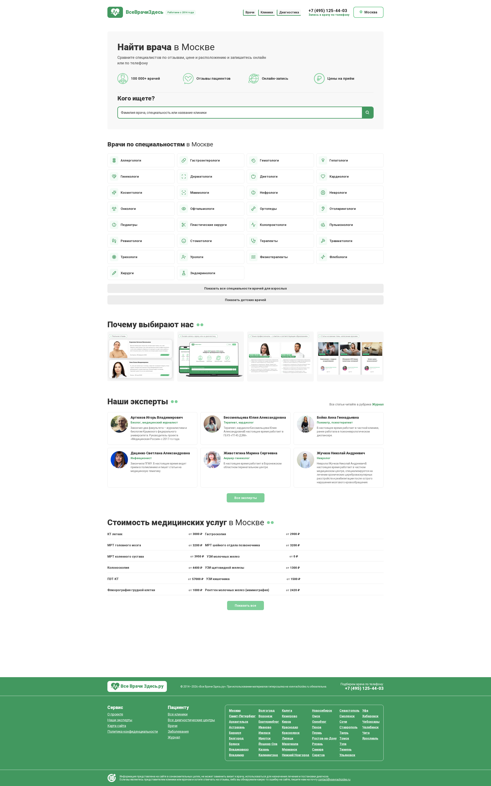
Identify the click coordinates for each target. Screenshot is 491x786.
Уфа (365, 710)
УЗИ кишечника (218, 579)
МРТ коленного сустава (125, 556)
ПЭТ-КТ (113, 579)
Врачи (250, 12)
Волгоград (267, 710)
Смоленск (347, 716)
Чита (366, 733)
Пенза (316, 727)
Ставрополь (348, 727)
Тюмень (345, 749)
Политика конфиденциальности (132, 731)
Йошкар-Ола (268, 744)
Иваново (265, 727)
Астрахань (237, 727)
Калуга (287, 710)
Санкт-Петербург (242, 716)
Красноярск (291, 733)
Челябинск (370, 727)
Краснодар (290, 727)
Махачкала (290, 744)
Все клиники (178, 714)
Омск (316, 716)
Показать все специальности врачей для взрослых (245, 288)
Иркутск (265, 738)
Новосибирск (322, 710)
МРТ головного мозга (124, 545)
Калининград (268, 755)
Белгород (236, 738)
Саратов (318, 755)
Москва (235, 710)
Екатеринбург (269, 722)
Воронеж (265, 716)
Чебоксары (371, 722)
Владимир (236, 755)
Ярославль (370, 738)
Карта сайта (116, 725)
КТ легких (114, 534)
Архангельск (238, 722)
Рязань (317, 744)
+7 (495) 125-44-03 (328, 10)
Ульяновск (347, 755)
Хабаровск (370, 716)
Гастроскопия (215, 534)
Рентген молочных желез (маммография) (237, 590)
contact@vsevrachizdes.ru (334, 779)
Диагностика (289, 12)
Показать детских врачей (245, 300)
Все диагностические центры (191, 720)
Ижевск (264, 733)
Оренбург (319, 722)
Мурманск (289, 749)
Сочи (343, 722)
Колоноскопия (118, 567)
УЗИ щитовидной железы (224, 567)
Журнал (378, 404)
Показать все (245, 605)
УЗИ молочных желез (223, 556)
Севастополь (349, 710)
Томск (344, 738)
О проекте (115, 714)
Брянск (234, 744)
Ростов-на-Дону (324, 738)
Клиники (267, 12)
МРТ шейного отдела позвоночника (232, 545)
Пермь (317, 733)
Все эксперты (245, 498)
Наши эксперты (119, 720)
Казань (264, 749)
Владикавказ (239, 749)
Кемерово (289, 716)
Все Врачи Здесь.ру (141, 686)
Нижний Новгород (295, 755)
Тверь (343, 733)
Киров (286, 722)
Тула (342, 744)
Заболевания (178, 731)
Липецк (287, 738)
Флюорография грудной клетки (131, 590)
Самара (317, 749)
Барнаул (235, 733)
